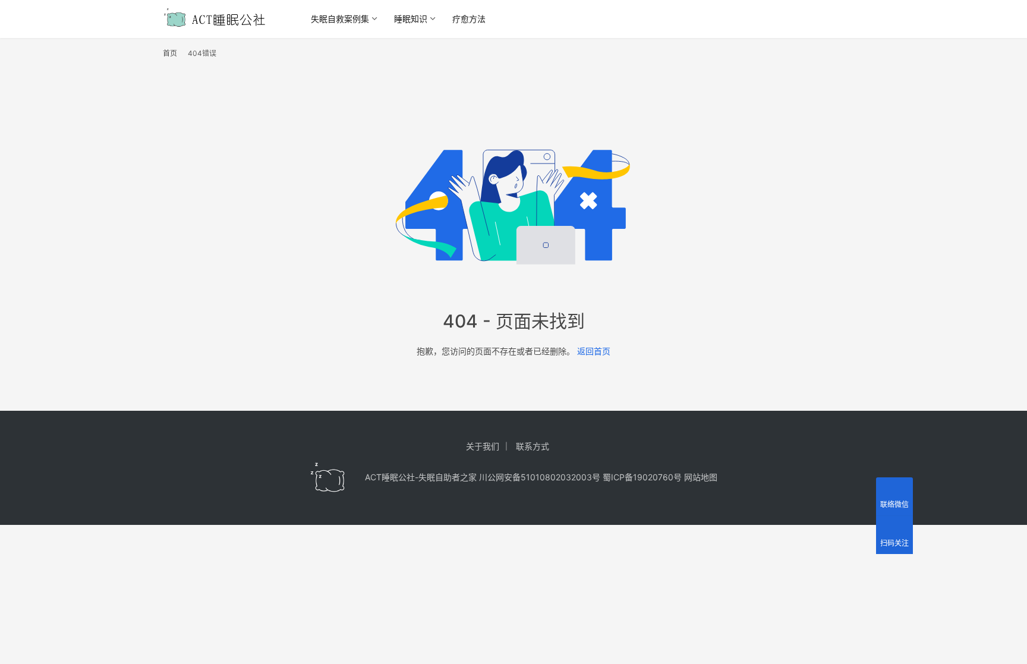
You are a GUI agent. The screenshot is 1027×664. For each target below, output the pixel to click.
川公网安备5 (502, 477)
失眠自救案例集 (340, 19)
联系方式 (532, 446)
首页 (170, 53)
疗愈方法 (469, 19)
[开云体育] (328, 477)
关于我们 (482, 446)
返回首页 (593, 351)
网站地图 (700, 477)
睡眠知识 (410, 19)
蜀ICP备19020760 (638, 477)
